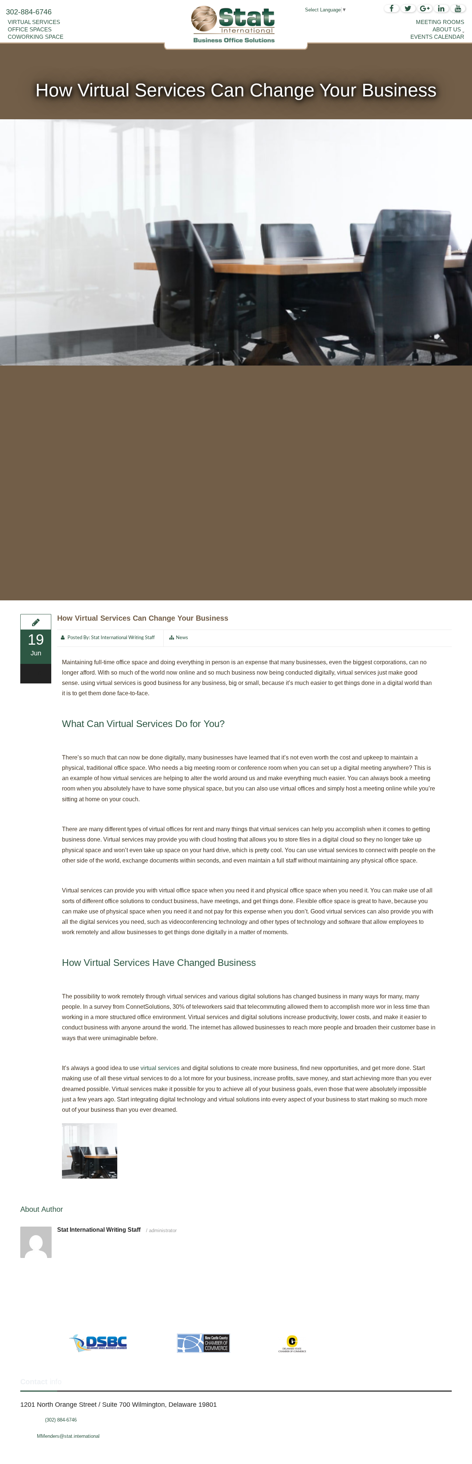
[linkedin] (441, 8)
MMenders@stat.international (68, 1436)
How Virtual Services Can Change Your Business (142, 618)
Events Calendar (437, 37)
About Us (447, 29)
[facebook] (391, 8)
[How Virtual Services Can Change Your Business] (35, 622)
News (182, 637)
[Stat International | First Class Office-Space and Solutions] (236, 24)
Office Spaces (30, 29)
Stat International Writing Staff (123, 637)
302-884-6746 (29, 12)
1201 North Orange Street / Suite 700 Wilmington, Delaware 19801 (118, 1404)
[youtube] (458, 8)
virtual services (160, 1067)
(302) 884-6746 (61, 1420)
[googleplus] (424, 8)
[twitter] (408, 8)
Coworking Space (35, 37)
